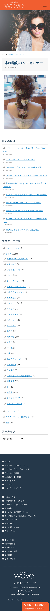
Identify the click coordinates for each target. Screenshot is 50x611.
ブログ (8, 254)
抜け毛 (9, 348)
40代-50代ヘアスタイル (17, 259)
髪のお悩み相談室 (14, 403)
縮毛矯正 (10, 381)
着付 (7, 422)
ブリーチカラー (13, 281)
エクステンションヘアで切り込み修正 (22, 230)
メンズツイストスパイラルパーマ (20, 159)
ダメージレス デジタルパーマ (17, 505)
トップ (7, 462)
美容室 (9, 392)
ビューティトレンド (13, 488)
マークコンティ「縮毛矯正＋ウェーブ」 (21, 516)
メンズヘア (11, 325)
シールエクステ (11, 520)
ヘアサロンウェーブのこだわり (17, 469)
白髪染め (10, 370)
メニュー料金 (10, 497)
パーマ (9, 275)
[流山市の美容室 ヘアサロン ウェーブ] (14, 5)
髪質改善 (8, 508)
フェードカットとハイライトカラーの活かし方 (26, 175)
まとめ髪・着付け (12, 527)
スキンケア (11, 264)
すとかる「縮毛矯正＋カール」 (17, 512)
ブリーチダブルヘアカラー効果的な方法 (23, 167)
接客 (9, 353)
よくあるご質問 (11, 551)
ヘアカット (11, 298)
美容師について (13, 398)
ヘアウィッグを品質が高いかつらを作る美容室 (26, 195)
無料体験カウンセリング (14, 501)
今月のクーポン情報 (13, 477)
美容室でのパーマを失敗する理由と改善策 (24, 211)
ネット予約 (9, 540)
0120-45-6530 (36, 606)
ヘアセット (11, 320)
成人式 (9, 342)
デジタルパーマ (13, 270)
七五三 (9, 331)
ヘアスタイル (12, 314)
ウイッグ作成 (10, 531)
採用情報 (8, 555)
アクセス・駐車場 (12, 473)
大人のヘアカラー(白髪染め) (18, 417)
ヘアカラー (11, 303)
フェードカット (12, 248)
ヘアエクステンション (16, 286)
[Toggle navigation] (45, 5)
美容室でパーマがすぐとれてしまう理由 (23, 202)
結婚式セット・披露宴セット (19, 376)
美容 (9, 387)
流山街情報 (11, 364)
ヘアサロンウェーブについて (16, 465)
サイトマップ (10, 559)
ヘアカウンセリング (15, 292)
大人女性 (10, 337)
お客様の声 (9, 547)
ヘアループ (9, 524)
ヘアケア (10, 309)
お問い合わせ (10, 544)
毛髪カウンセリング (15, 359)
